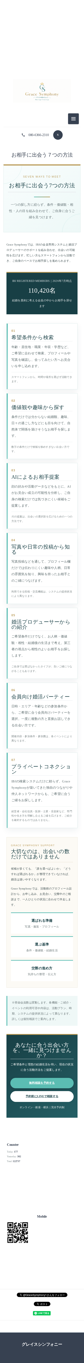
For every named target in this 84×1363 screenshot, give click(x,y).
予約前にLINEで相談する (42, 1096)
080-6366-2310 (38, 135)
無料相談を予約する (42, 1082)
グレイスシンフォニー (42, 1344)
